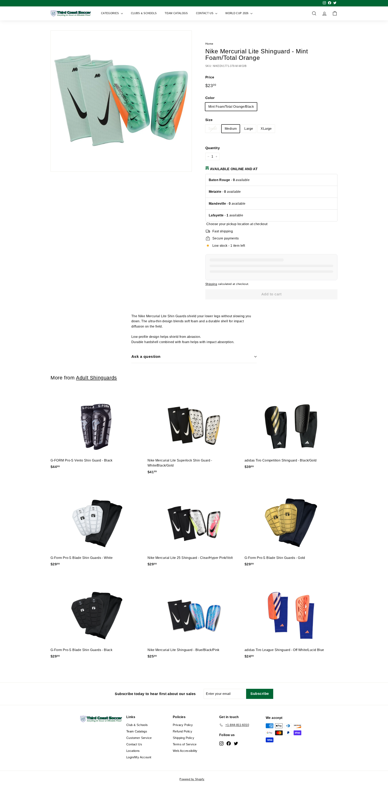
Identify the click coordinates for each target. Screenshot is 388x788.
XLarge (266, 128)
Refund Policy (182, 731)
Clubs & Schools (144, 13)
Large (248, 128)
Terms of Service (184, 744)
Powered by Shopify (191, 779)
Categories (110, 13)
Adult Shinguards (96, 377)
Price (209, 77)
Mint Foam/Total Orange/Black (231, 106)
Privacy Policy (183, 725)
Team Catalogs (176, 13)
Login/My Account (138, 757)
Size (209, 120)
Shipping (211, 283)
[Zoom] (121, 101)
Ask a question (146, 356)
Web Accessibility (185, 750)
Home (209, 43)
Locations (133, 750)
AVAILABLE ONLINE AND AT (233, 169)
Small (212, 128)
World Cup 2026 (237, 13)
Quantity (212, 148)
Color (210, 98)
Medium (231, 128)
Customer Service (139, 738)
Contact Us (205, 13)
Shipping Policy (183, 738)
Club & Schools (137, 725)
